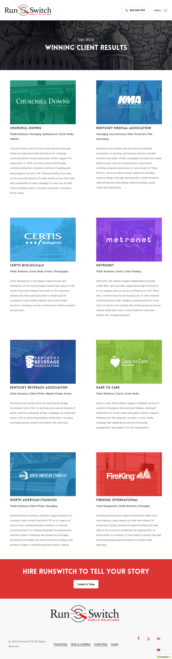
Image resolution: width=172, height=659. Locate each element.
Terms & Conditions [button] (81, 644)
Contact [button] (114, 644)
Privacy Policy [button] (60, 644)
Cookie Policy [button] (101, 644)
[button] (160, 10)
